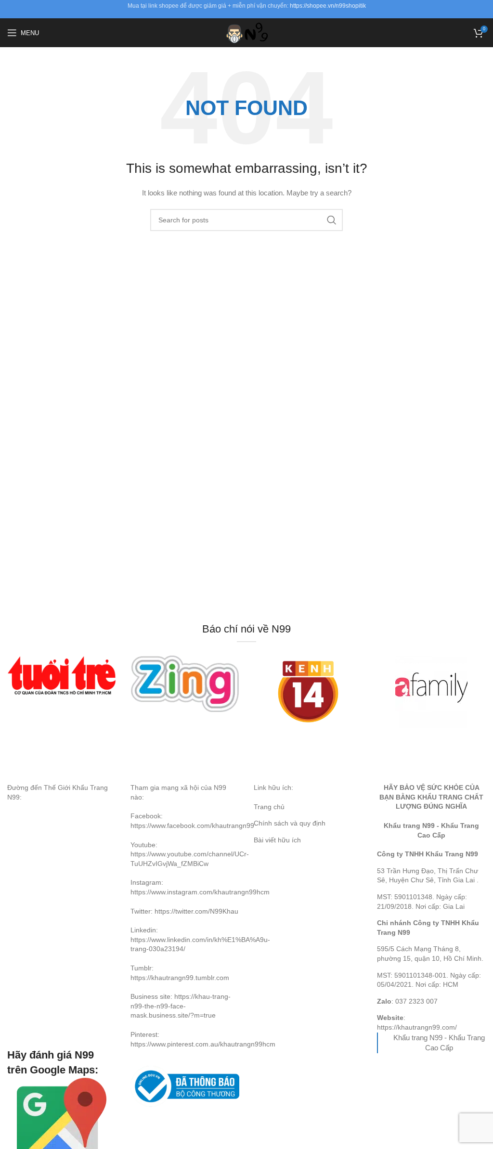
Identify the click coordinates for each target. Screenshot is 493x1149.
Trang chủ (269, 807)
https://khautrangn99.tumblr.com (179, 977)
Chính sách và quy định (289, 823)
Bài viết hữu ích (277, 840)
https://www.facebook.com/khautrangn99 (192, 825)
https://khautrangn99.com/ (417, 1027)
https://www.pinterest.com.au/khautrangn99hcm (202, 1044)
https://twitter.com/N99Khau (196, 911)
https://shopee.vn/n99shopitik (328, 5)
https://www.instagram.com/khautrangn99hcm (200, 892)
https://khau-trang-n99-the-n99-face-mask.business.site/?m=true (180, 1006)
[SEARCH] (332, 220)
